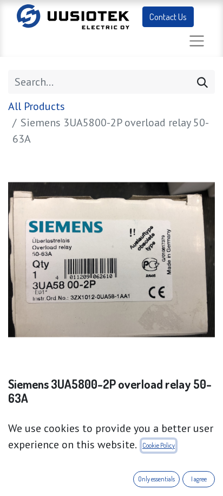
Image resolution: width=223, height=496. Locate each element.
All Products (36, 106)
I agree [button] (199, 479)
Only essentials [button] (156, 479)
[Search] (202, 82)
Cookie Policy (158, 445)
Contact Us (168, 16)
